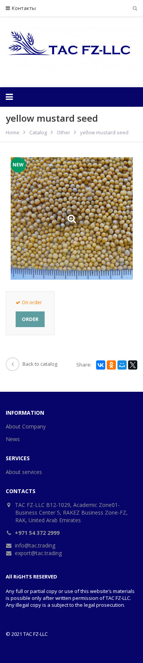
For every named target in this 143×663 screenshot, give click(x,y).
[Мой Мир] (122, 365)
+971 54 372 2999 (37, 532)
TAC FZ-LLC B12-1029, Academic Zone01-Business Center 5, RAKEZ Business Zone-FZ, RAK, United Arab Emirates (71, 512)
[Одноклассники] (111, 365)
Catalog (38, 132)
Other (63, 132)
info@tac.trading (35, 545)
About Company (26, 426)
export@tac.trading (38, 553)
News (13, 439)
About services (24, 472)
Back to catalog (39, 363)
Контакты (24, 8)
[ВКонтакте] (100, 365)
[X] (132, 365)
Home (12, 132)
